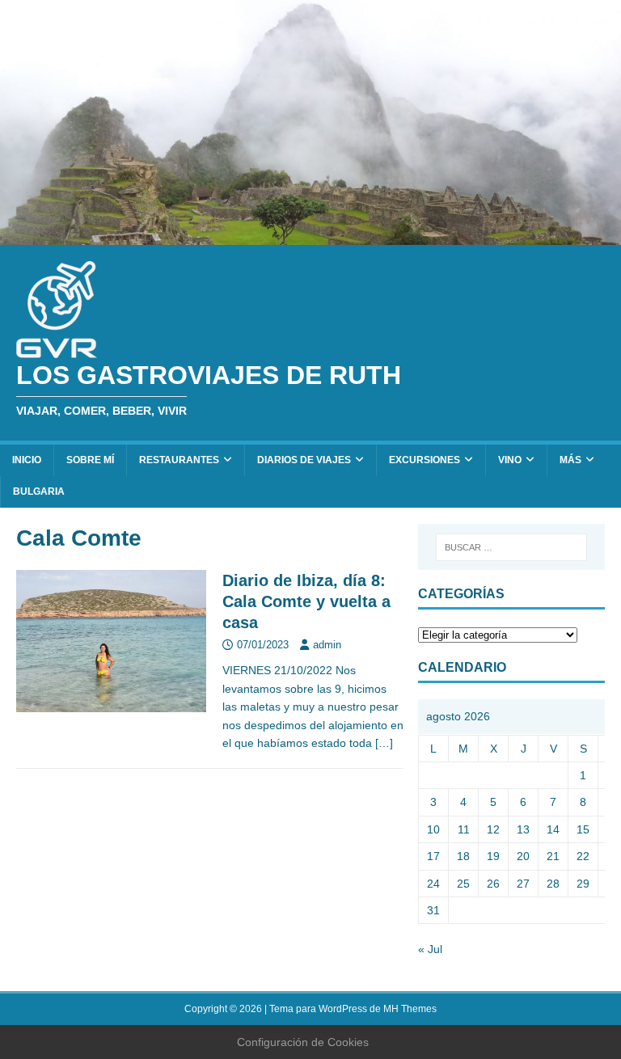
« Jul (430, 949)
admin (327, 645)
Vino (510, 460)
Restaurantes (179, 460)
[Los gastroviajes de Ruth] (310, 236)
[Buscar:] (511, 547)
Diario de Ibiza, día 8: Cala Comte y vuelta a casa (306, 601)
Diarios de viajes (304, 460)
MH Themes (410, 1009)
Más (570, 460)
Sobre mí (90, 460)
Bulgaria (39, 491)
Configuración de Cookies (303, 1042)
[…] (384, 742)
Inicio (26, 460)
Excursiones (424, 460)
